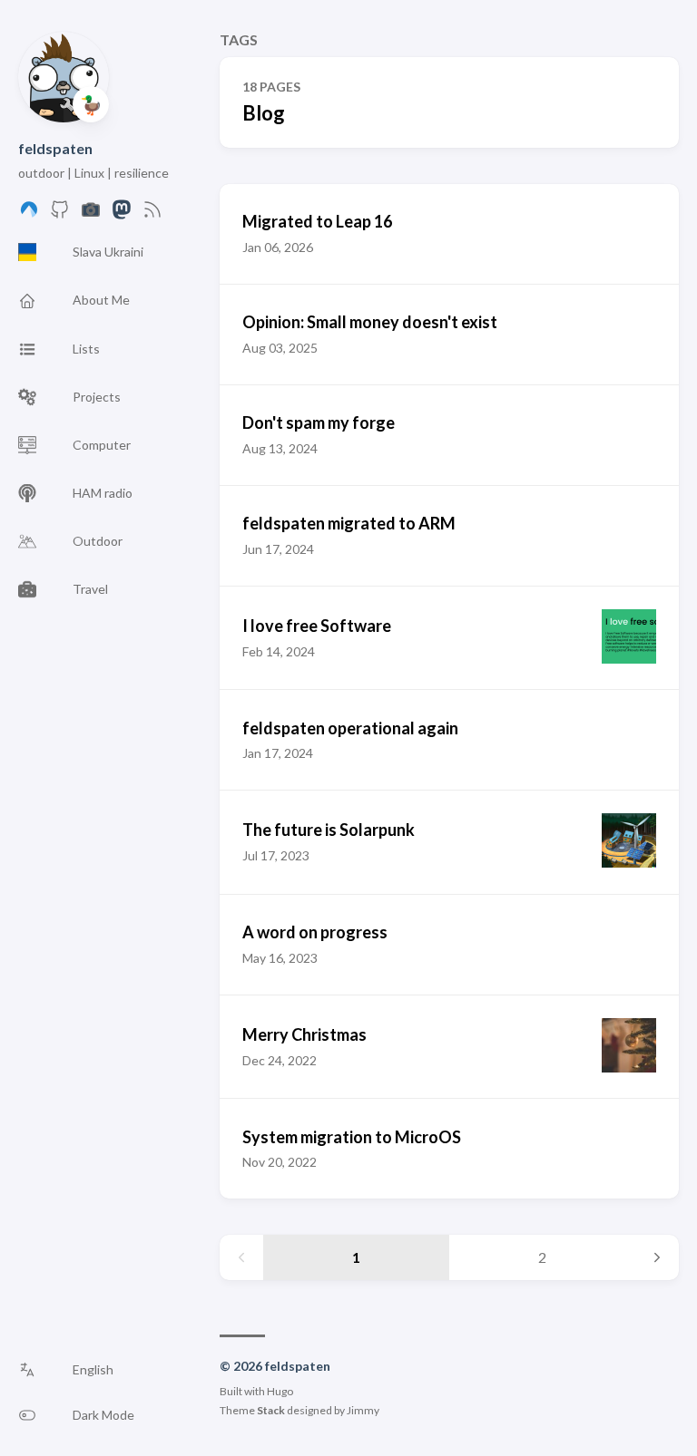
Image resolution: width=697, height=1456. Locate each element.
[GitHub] (60, 214)
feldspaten (55, 148)
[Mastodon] (122, 214)
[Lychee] (91, 214)
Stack (271, 1410)
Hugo (280, 1391)
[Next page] (657, 1257)
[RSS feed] (152, 214)
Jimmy (363, 1410)
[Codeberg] (29, 214)
